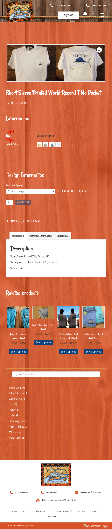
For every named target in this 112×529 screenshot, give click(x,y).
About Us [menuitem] (25, 512)
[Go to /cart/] (85, 13)
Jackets (12, 410)
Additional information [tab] (40, 236)
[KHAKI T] (45, 144)
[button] (68, 15)
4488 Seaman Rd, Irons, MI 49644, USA (59, 500)
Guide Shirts (15, 399)
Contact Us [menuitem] (95, 512)
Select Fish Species (14, 185)
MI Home (13, 432)
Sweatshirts (15, 438)
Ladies (12, 415)
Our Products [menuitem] (42, 512)
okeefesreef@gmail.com (90, 492)
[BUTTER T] (39, 144)
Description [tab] (18, 236)
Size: (8, 135)
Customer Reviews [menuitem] (63, 512)
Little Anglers (16, 421)
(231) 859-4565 (62, 5)
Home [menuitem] (14, 512)
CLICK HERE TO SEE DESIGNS (72, 191)
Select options (18, 351)
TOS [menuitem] (63, 517)
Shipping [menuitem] (52, 517)
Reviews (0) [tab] (62, 236)
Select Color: (12, 144)
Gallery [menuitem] (81, 512)
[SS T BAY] (52, 144)
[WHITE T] (58, 144)
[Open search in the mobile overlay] (92, 12)
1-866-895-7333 (98, 5)
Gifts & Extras (16, 393)
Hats (11, 404)
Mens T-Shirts (34, 221)
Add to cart (23, 202)
